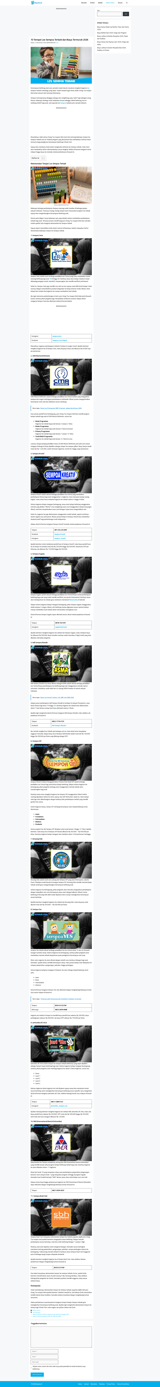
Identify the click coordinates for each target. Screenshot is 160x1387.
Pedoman (102, 1384)
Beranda (84, 3)
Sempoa (63, 103)
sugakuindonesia (61, 627)
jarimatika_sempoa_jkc (59, 1106)
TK (50, 279)
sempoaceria (56, 336)
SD (55, 705)
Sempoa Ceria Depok (59, 340)
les (88, 88)
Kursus (120, 3)
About (80, 1384)
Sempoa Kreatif (59, 534)
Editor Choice (110, 3)
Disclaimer (94, 1384)
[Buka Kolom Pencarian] (126, 3)
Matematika (73, 600)
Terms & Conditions (123, 1384)
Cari (98, 10)
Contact (86, 1384)
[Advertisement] (61, 23)
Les (34, 1312)
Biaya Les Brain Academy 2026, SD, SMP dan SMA (47, 1316)
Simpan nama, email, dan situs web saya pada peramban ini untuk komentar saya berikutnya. (59, 1367)
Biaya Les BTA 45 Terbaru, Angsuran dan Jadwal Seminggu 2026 (51, 1314)
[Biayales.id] (36, 3)
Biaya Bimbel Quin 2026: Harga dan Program (111, 33)
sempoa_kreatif (60, 538)
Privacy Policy (111, 1384)
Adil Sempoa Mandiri (59, 725)
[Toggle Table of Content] (42, 158)
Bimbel (100, 3)
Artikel (92, 3)
